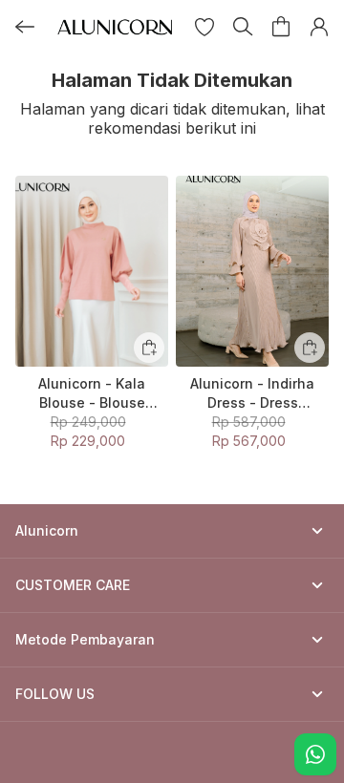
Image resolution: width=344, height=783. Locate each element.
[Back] (25, 27)
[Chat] (315, 754)
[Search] (243, 27)
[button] (204, 27)
